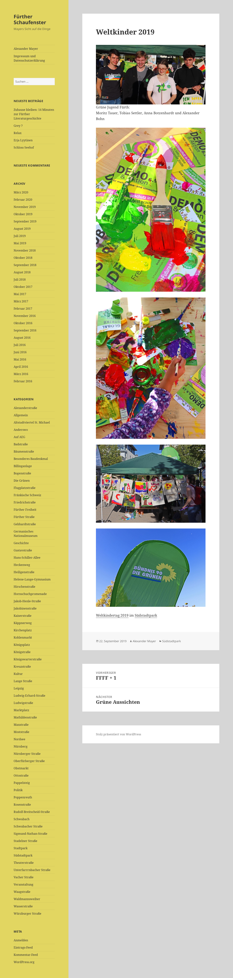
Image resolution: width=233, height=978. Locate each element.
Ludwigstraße (23, 703)
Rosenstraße (22, 805)
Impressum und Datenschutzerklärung (29, 58)
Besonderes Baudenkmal (31, 459)
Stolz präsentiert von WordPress (118, 734)
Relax (17, 133)
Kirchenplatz (23, 630)
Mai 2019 (20, 243)
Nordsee (19, 739)
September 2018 (25, 265)
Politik (18, 790)
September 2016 (25, 330)
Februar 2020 (23, 200)
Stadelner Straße (25, 841)
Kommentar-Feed (26, 955)
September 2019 (25, 221)
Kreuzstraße (22, 667)
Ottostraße (21, 775)
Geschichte (21, 543)
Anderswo (21, 430)
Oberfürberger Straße (29, 761)
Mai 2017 (20, 294)
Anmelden (21, 940)
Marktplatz (21, 710)
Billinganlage (23, 466)
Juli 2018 (20, 280)
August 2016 (22, 338)
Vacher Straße (23, 877)
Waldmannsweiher (27, 899)
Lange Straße (23, 681)
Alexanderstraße (25, 408)
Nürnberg (20, 746)
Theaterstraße (24, 863)
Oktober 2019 (23, 214)
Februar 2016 (23, 381)
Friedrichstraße (25, 502)
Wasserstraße (23, 906)
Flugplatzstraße (24, 488)
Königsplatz (22, 645)
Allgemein (21, 415)
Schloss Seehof (24, 147)
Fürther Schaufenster (30, 19)
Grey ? (18, 126)
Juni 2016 (20, 352)
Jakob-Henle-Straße (27, 601)
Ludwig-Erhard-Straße (29, 696)
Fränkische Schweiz (27, 495)
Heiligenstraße (24, 572)
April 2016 (21, 367)
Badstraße (21, 444)
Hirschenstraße (24, 587)
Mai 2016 (20, 359)
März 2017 (21, 301)
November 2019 (25, 207)
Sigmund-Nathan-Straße (30, 834)
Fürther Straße (24, 517)
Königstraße (22, 652)
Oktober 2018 (23, 258)
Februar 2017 (23, 309)
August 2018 (22, 272)
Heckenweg (22, 565)
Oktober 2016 (23, 323)
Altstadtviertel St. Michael (32, 422)
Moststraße (21, 732)
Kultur (18, 674)
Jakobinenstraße (25, 608)
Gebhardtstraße (25, 524)
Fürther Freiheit (25, 510)
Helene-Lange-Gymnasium (32, 579)
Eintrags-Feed (23, 947)
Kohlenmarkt (23, 637)
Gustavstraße (23, 550)
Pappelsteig (22, 783)
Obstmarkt (21, 768)
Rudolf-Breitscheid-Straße (32, 812)
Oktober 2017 (23, 287)
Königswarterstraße (28, 659)
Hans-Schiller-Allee (27, 558)
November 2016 (25, 316)
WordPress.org (24, 962)
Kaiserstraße (22, 616)
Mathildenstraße (25, 717)
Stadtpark (20, 848)
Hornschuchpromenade (30, 594)
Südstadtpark (23, 855)
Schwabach (21, 819)
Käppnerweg (23, 623)
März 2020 (21, 192)
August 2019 (22, 229)
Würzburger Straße (27, 914)
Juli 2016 (20, 345)
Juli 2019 (20, 236)
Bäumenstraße (24, 451)
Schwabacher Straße (28, 826)
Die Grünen (22, 481)
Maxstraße (21, 725)
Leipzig (19, 688)
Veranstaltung (23, 884)
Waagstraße (22, 892)
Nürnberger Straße (27, 754)
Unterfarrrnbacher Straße (32, 870)
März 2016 (21, 374)
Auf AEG (19, 437)
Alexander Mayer (26, 49)
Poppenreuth (23, 797)
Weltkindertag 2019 (112, 615)
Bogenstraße (22, 473)
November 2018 (25, 250)
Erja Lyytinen (23, 140)
